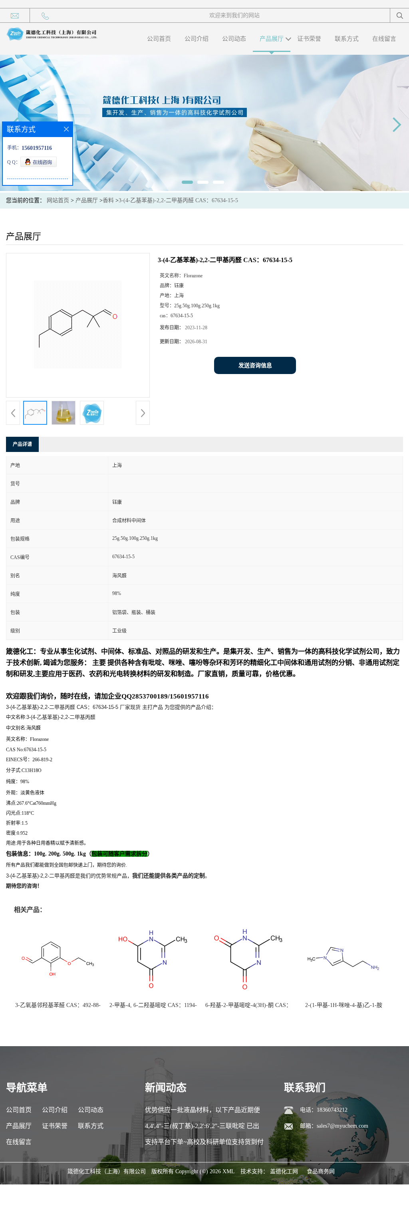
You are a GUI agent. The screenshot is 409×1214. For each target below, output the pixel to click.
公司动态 (234, 39)
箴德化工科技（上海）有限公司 (107, 1171)
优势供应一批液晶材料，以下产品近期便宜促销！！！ (202, 1112)
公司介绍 (196, 39)
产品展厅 (272, 39)
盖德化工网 (284, 1171)
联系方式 (347, 39)
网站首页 (58, 200)
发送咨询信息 (255, 365)
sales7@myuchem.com (342, 1126)
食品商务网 (321, 1171)
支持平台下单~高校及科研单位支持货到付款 (204, 1144)
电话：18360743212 (323, 1110)
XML (228, 1171)
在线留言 (384, 39)
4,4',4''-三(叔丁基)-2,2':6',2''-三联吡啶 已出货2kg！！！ (202, 1128)
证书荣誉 (309, 39)
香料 (108, 200)
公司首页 (159, 39)
